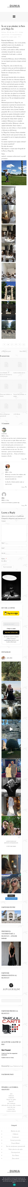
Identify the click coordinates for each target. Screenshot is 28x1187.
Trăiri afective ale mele (16, 1149)
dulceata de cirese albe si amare (11, 1105)
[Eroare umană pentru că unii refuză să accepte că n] (11, 729)
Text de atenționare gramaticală (5, 415)
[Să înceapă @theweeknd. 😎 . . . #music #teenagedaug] (11, 883)
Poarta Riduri (15, 1143)
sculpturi (11, 37)
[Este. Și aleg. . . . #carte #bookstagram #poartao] (11, 845)
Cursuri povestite (15, 1140)
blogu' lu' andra (11, 1099)
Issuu (11, 1066)
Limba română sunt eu (19, 373)
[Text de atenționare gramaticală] (6, 405)
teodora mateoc (11, 1111)
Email (3, 548)
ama (11, 1094)
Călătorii (15, 1134)
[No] (26, 1181)
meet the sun (11, 1107)
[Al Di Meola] (19, 405)
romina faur (11, 1109)
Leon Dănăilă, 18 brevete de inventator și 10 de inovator (6, 374)
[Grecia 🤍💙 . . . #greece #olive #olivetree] (11, 671)
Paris (7, 37)
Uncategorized (15, 1152)
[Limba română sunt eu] (19, 364)
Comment (3, 521)
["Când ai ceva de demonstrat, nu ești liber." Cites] (11, 787)
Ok (14, 1184)
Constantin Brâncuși (17, 34)
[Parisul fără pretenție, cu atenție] (19, 386)
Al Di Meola (16, 414)
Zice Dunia (15, 1155)
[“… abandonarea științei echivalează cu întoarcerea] (11, 748)
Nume (3, 543)
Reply (23, 459)
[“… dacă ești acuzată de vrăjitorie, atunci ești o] (11, 690)
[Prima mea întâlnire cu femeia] (6, 386)
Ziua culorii (15, 1158)
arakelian (4, 434)
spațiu (15, 37)
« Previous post (6, 351)
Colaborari (15, 1137)
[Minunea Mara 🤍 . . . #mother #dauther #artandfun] (11, 864)
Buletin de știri (15, 1131)
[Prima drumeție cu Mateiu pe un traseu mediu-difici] (11, 825)
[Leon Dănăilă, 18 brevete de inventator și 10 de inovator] (6, 364)
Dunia (4, 32)
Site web (3, 553)
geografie (3, 37)
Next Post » (23, 351)
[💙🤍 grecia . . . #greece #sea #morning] (11, 709)
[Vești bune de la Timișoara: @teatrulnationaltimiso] (11, 767)
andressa (11, 1096)
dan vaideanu (11, 1103)
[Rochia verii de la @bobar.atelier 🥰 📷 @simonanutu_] (11, 806)
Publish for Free (18, 1066)
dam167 (11, 1101)
